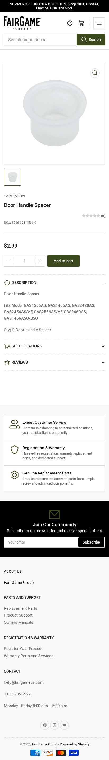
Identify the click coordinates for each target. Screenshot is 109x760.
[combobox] (54, 39)
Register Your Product (23, 648)
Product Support (18, 615)
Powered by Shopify (74, 744)
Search (95, 39)
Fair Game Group (19, 582)
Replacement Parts (20, 608)
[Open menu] (99, 23)
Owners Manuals (18, 622)
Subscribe (91, 542)
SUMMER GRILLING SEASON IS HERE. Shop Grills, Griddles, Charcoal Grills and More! (54, 6)
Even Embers (14, 196)
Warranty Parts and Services (28, 655)
